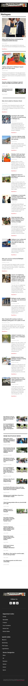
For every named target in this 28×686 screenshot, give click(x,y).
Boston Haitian (6, 631)
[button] (2, 10)
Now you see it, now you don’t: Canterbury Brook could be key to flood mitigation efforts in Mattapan (9, 450)
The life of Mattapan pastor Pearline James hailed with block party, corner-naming (8, 528)
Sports (4, 670)
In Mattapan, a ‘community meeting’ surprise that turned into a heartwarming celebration (18, 197)
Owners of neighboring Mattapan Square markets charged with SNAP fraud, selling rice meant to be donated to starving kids (18, 277)
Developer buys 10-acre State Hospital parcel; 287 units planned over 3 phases (18, 380)
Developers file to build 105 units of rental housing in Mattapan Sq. (18, 117)
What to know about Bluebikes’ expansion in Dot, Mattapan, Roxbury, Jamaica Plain (9, 440)
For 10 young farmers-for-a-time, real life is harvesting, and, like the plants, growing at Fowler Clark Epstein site (9, 426)
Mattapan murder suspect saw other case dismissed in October (18, 300)
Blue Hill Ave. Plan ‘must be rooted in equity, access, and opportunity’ (13, 554)
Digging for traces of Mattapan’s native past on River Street (18, 176)
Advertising (4, 642)
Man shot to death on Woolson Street (12, 101)
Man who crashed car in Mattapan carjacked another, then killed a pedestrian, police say (12, 83)
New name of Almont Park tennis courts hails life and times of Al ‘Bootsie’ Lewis (8, 519)
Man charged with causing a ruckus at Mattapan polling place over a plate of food (13, 319)
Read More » (4, 49)
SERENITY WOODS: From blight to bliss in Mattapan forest (18, 337)
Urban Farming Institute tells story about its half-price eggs (14, 503)
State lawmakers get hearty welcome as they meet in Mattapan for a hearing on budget (17, 219)
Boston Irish (5, 628)
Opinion (4, 664)
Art (3, 658)
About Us (4, 639)
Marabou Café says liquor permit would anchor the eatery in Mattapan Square (18, 155)
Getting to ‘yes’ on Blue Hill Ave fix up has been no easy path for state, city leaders (18, 242)
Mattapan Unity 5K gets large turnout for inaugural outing (8, 480)
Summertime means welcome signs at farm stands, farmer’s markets (8, 537)
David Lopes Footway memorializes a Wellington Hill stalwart (8, 546)
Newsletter (5, 619)
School (4, 667)
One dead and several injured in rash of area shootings (7, 90)
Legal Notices (5, 648)
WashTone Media (20, 680)
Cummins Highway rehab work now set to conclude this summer (18, 138)
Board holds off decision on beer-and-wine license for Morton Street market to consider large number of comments (14, 488)
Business (5, 661)
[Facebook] (11, 603)
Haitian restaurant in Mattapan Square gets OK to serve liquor (12, 67)
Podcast (5, 622)
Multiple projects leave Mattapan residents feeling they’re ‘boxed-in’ (18, 359)
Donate (4, 616)
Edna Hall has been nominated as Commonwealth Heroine (12, 39)
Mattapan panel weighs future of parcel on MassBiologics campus (13, 496)
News (4, 655)
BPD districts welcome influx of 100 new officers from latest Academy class (9, 418)
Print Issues (5, 645)
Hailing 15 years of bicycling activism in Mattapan (8, 510)
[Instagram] (14, 603)
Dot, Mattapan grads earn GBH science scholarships (12, 561)
